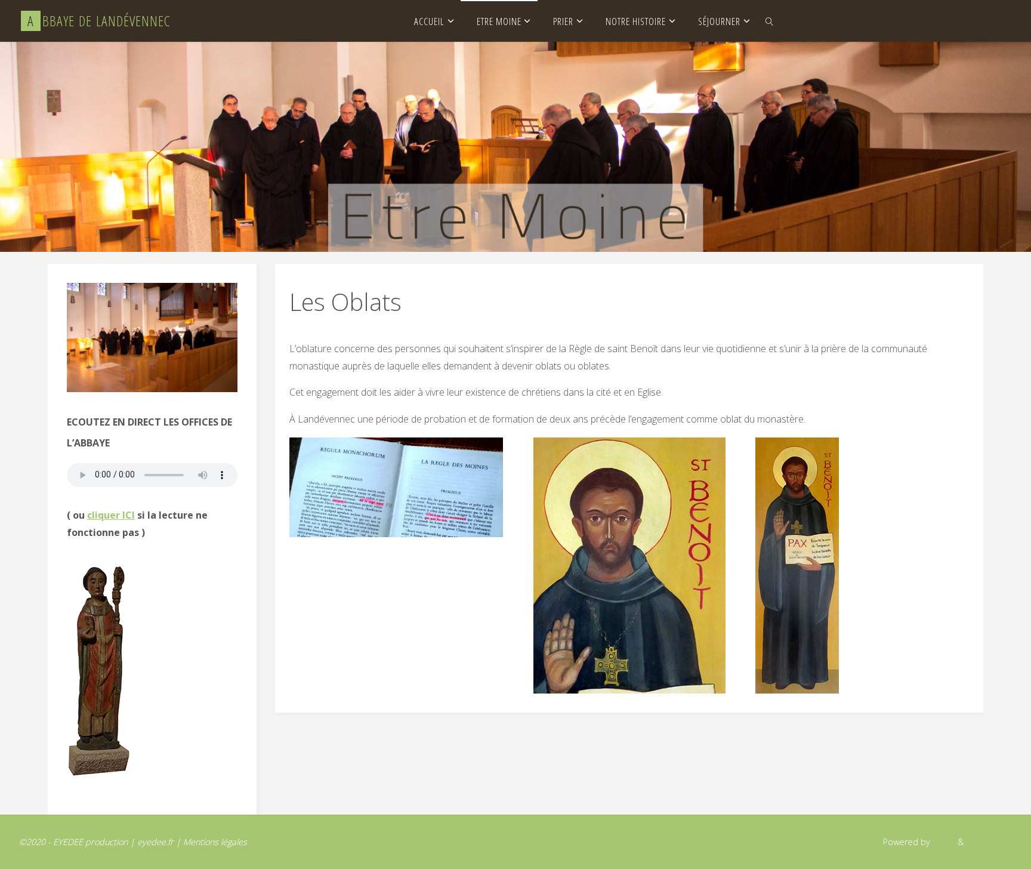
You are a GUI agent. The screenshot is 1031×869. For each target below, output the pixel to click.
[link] (770, 21)
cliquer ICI (111, 515)
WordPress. (989, 842)
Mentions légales (215, 842)
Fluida (942, 842)
